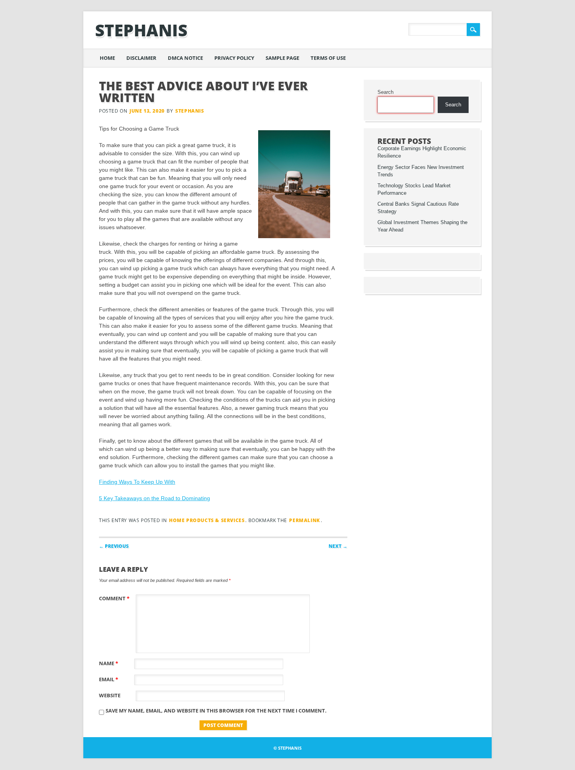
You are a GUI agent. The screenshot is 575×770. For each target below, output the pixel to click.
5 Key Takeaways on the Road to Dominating (154, 498)
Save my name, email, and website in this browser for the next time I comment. (216, 710)
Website (109, 695)
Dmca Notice (185, 57)
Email (108, 679)
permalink (304, 520)
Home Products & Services (206, 520)
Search (385, 92)
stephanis (141, 30)
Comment (114, 598)
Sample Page (282, 57)
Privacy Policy (234, 57)
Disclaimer (141, 57)
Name (108, 663)
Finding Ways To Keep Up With (137, 482)
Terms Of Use (328, 57)
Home (107, 57)
